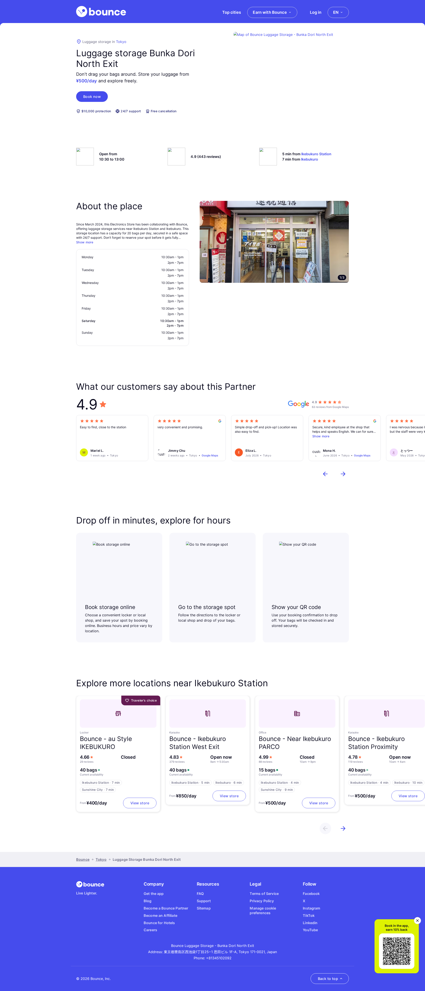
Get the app (154, 893)
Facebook (311, 893)
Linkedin (310, 923)
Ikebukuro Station (316, 154)
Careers (150, 930)
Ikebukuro (309, 159)
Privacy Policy (262, 901)
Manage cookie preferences (263, 910)
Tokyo (121, 41)
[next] (343, 474)
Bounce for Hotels (159, 923)
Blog (148, 901)
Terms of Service (264, 893)
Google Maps (210, 455)
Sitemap (204, 908)
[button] (92, 96)
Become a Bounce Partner (166, 908)
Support (204, 901)
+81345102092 (219, 958)
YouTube (310, 930)
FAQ (200, 893)
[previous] (325, 474)
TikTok (309, 915)
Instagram (311, 908)
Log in (315, 12)
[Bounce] (101, 11)
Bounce (82, 859)
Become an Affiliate (160, 915)
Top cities (231, 12)
